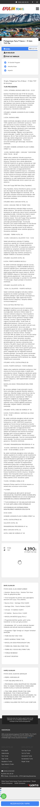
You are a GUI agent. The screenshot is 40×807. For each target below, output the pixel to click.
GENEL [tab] (7, 49)
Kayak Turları (26, 761)
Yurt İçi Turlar (26, 753)
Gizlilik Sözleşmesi (19, 783)
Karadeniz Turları (7, 761)
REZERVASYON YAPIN (20, 804)
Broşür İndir (34, 48)
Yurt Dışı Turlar (26, 750)
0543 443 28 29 (23, 2)
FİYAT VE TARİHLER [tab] (12, 56)
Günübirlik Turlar (27, 756)
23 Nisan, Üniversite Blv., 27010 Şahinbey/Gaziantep (19, 776)
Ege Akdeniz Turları (8, 764)
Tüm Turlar (5, 756)
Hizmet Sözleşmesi (7, 783)
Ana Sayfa (5, 750)
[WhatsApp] (0, 792)
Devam (29, 737)
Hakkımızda (5, 753)
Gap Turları (5, 759)
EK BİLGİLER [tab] (10, 53)
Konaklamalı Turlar (27, 759)
